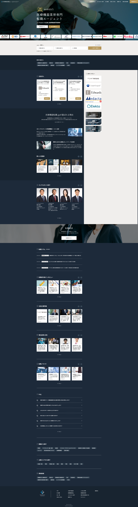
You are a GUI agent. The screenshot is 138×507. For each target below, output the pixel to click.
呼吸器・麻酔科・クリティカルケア (83, 62)
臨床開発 (93, 448)
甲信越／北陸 (51, 464)
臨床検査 (52, 65)
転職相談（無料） (83, 492)
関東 (46, 464)
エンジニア (40, 450)
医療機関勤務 (59, 450)
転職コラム (119, 1)
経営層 (56, 448)
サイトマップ (83, 497)
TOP (57, 490)
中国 (66, 464)
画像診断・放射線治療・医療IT (43, 65)
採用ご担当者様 (125, 1)
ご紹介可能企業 (70, 490)
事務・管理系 (66, 450)
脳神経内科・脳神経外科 (59, 62)
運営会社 (96, 490)
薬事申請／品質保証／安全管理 (83, 448)
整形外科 (51, 62)
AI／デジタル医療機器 (60, 65)
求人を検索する (54, 26)
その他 (68, 65)
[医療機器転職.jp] (10, 1)
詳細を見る (47, 98)
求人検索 (107, 1)
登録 (44, 51)
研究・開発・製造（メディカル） (49, 450)
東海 (57, 464)
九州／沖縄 (76, 464)
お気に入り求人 (113, 1)
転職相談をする (133, 1)
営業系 (39, 448)
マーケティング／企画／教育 (48, 448)
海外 (81, 464)
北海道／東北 (40, 464)
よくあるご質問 (83, 490)
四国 (70, 464)
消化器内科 (73, 62)
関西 (62, 464)
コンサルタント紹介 (100, 1)
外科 (67, 62)
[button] (81, 77)
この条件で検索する (95, 48)
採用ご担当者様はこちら (85, 495)
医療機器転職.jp (92, 1)
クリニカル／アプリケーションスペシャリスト (68, 448)
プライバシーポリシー (69, 504)
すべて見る (59, 218)
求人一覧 (58, 495)
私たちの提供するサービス (59, 122)
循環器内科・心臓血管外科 (42, 62)
